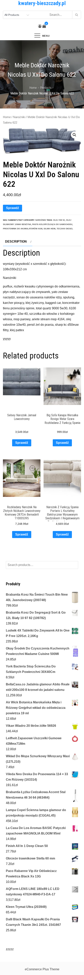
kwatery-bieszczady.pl (42, 3)
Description (16, 241)
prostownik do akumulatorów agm (22, 229)
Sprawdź (12, 208)
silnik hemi (49, 229)
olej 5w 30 (59, 220)
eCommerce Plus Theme (42, 969)
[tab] (17, 241)
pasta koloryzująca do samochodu (52, 224)
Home (7, 117)
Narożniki (19, 117)
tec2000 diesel (65, 229)
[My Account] (40, 26)
